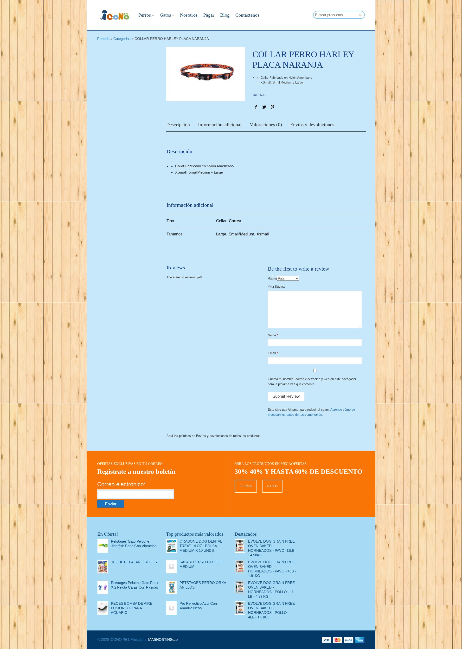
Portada (103, 39)
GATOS (272, 486)
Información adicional (220, 124)
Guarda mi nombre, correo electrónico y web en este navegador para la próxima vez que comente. (312, 381)
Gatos (165, 15)
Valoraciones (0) (266, 124)
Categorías (122, 39)
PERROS (245, 486)
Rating (272, 278)
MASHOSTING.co (163, 639)
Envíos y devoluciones (312, 124)
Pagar (208, 15)
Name (272, 335)
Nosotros (189, 15)
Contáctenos (247, 15)
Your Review (276, 287)
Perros (144, 15)
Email (272, 353)
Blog (225, 15)
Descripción (178, 124)
